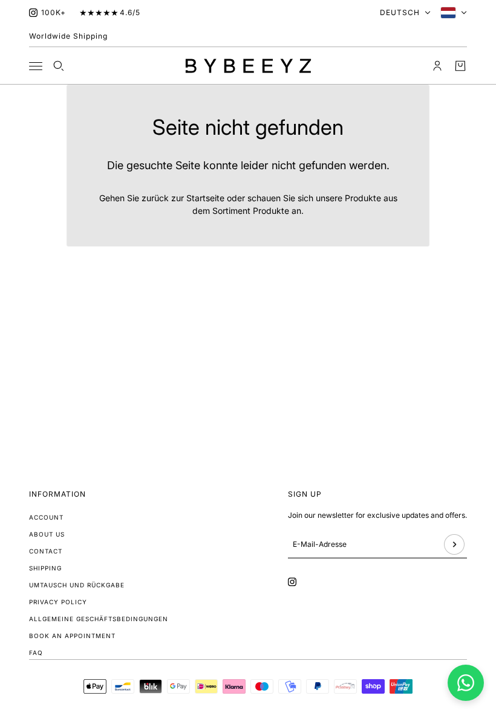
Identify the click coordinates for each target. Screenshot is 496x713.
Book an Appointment (72, 635)
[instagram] (33, 12)
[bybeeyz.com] (248, 66)
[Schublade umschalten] (35, 66)
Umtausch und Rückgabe (77, 585)
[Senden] (454, 544)
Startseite (205, 198)
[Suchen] (58, 66)
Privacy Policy (58, 601)
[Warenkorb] (460, 66)
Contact (45, 551)
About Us (47, 534)
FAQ (36, 652)
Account (46, 517)
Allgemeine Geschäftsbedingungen (98, 618)
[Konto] (437, 66)
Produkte (271, 210)
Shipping (45, 568)
